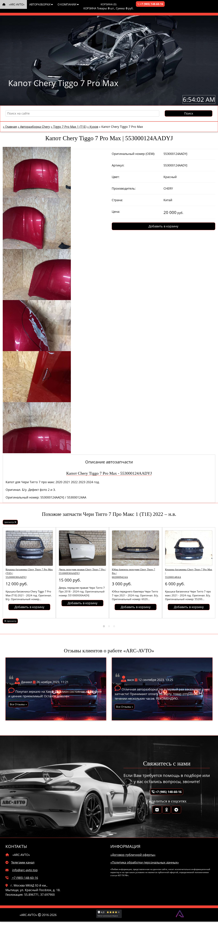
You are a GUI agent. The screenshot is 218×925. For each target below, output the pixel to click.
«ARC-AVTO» (16, 4)
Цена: (116, 212)
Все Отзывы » (18, 704)
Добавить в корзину (163, 226)
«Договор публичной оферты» (132, 855)
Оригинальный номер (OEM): (133, 154)
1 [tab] (104, 626)
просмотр (9, 522)
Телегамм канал (22, 862)
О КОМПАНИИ (67, 4)
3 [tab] (114, 626)
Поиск (188, 113)
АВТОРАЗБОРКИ (40, 4)
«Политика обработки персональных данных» (144, 862)
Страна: (117, 200)
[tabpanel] (29, 572)
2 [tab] (109, 626)
